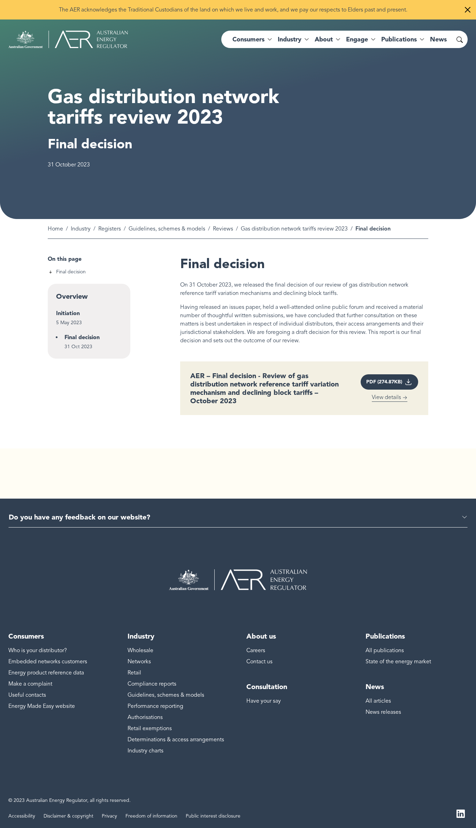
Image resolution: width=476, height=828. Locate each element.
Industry (81, 228)
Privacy (109, 816)
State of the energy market (398, 661)
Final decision (71, 272)
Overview (72, 296)
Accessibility (21, 816)
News (438, 39)
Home (55, 228)
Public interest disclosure (213, 816)
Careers (255, 650)
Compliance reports (152, 683)
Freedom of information (151, 816)
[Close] (467, 9)
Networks (139, 661)
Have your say (263, 700)
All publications (385, 650)
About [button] (324, 39)
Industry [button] (289, 39)
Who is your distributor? (37, 650)
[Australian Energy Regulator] (68, 39)
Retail (134, 672)
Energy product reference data (46, 672)
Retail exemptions (150, 728)
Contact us (259, 661)
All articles (378, 700)
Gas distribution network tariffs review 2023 (294, 228)
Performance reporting (155, 706)
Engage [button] (357, 39)
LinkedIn (461, 813)
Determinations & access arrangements (176, 739)
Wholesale (140, 650)
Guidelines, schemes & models (167, 228)
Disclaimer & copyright (68, 816)
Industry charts (145, 750)
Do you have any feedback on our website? (79, 517)
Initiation (68, 313)
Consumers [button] (248, 39)
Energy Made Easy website (41, 706)
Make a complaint (30, 683)
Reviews (223, 228)
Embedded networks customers (47, 661)
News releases (383, 712)
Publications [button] (399, 39)
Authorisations (145, 717)
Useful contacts (27, 695)
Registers (109, 228)
